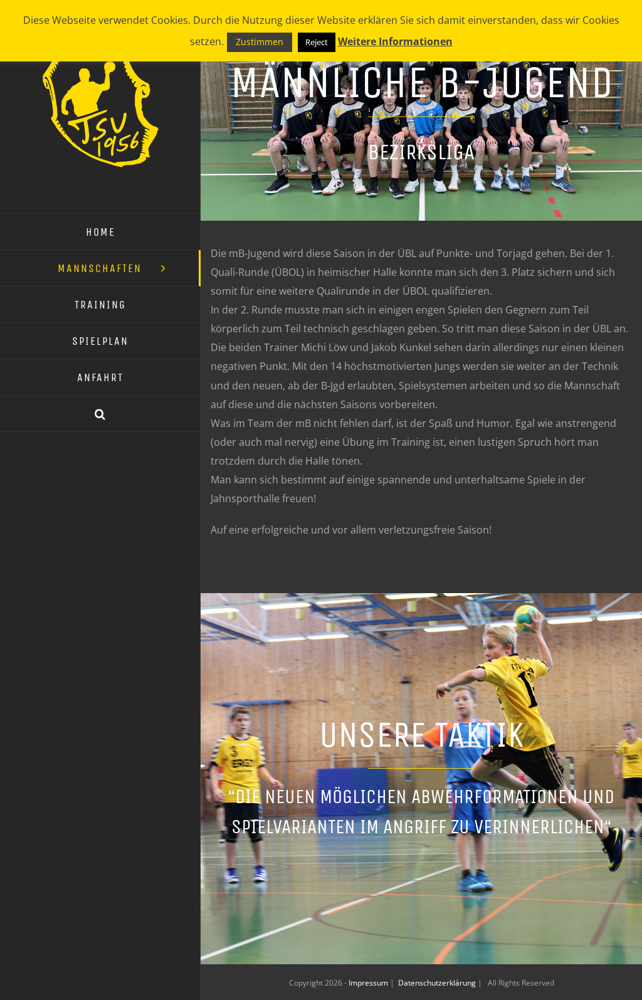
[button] (100, 414)
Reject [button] (316, 42)
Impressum (369, 982)
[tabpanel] (421, 391)
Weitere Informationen (395, 41)
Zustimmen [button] (259, 42)
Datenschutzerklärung (438, 982)
